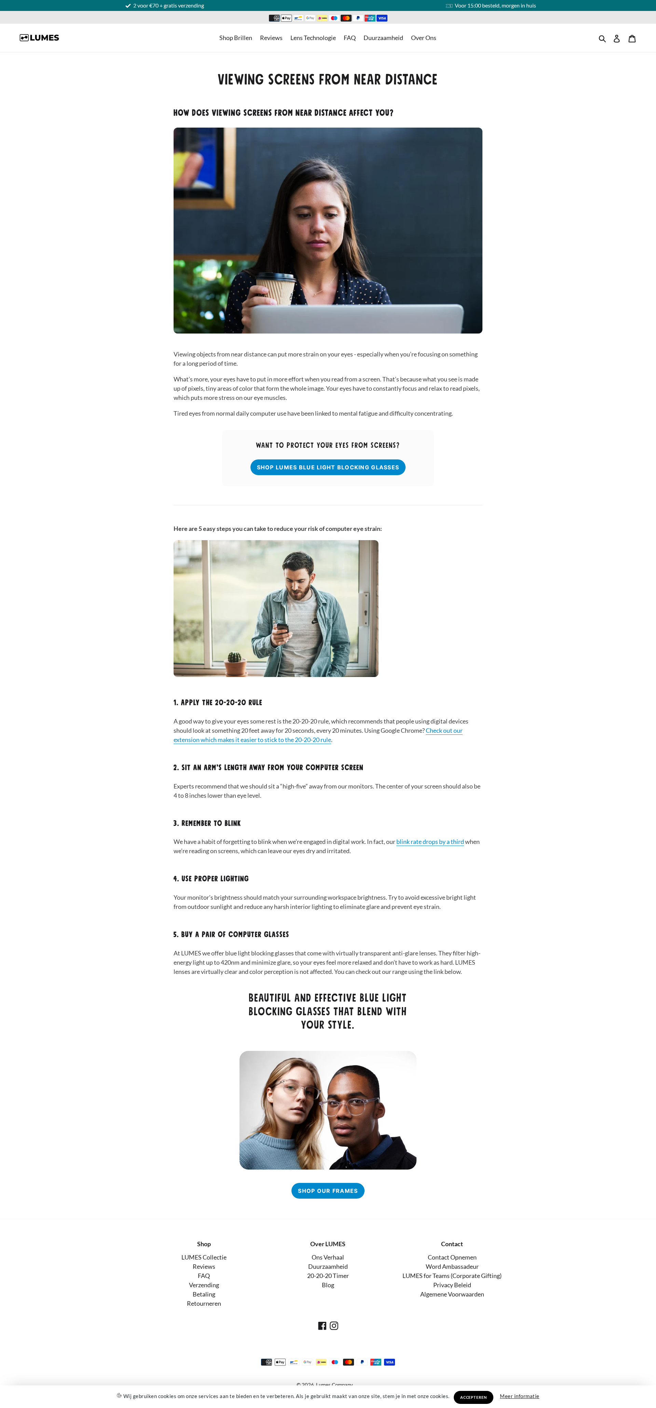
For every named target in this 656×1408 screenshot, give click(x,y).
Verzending (204, 1285)
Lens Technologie (313, 37)
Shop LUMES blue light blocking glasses (328, 467)
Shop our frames (328, 1190)
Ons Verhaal (328, 1257)
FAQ (350, 37)
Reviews (271, 37)
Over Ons (423, 37)
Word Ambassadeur (452, 1266)
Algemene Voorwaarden (452, 1294)
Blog (328, 1285)
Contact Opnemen (452, 1257)
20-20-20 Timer (328, 1275)
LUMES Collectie (204, 1257)
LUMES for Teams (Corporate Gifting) (452, 1275)
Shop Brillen (235, 37)
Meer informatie (519, 1396)
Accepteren (473, 1397)
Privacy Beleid (452, 1285)
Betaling (204, 1294)
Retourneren (204, 1303)
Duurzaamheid (383, 37)
